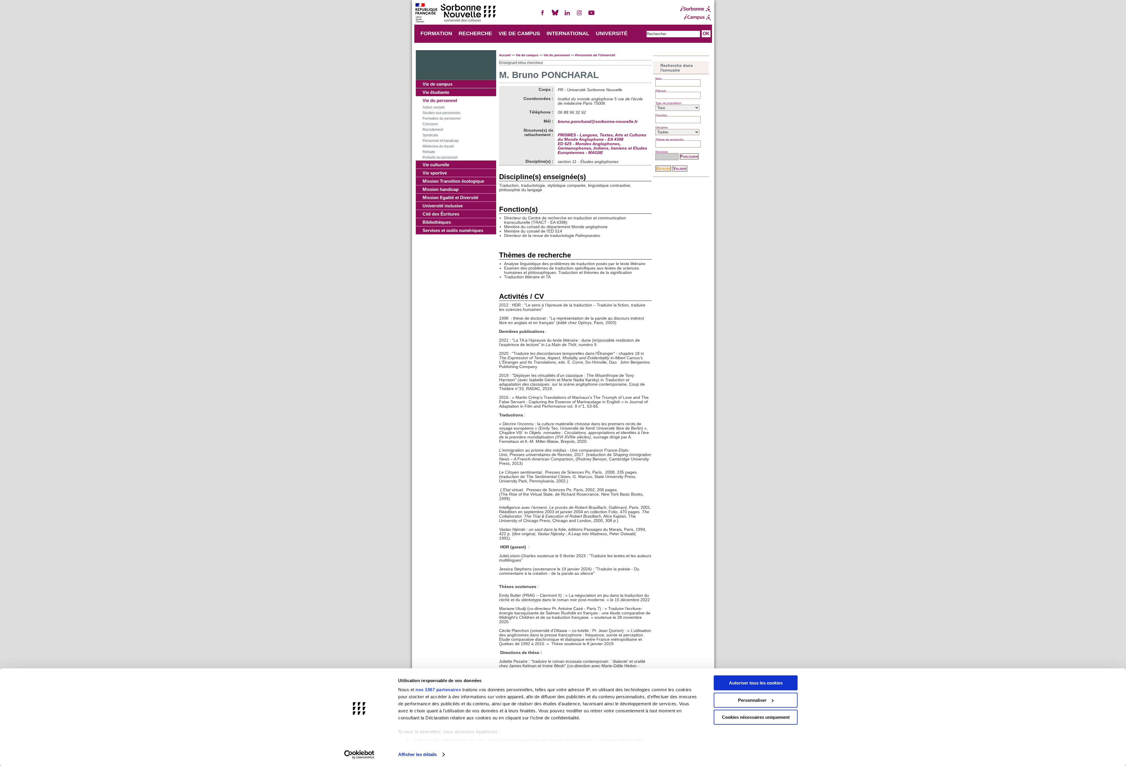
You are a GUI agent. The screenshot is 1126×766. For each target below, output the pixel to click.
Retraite (429, 152)
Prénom (660, 90)
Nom (658, 78)
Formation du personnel (442, 118)
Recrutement (433, 130)
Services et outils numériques (453, 230)
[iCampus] (695, 17)
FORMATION (436, 33)
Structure (661, 151)
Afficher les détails (417, 754)
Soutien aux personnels (441, 113)
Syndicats (430, 135)
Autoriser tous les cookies (756, 682)
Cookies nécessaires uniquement (756, 717)
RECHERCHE (475, 33)
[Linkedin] (567, 15)
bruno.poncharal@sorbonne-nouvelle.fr (597, 121)
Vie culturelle (436, 164)
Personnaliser (752, 700)
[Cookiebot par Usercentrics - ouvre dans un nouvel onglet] (359, 754)
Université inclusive (443, 205)
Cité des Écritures (441, 213)
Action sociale (434, 107)
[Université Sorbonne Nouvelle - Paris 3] (455, 13)
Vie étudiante (436, 92)
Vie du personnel (440, 100)
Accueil (505, 55)
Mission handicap (441, 189)
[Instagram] (579, 15)
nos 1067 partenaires (438, 689)
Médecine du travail (438, 146)
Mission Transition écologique (453, 181)
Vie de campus (437, 84)
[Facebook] (542, 15)
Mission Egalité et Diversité (450, 197)
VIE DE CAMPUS (519, 33)
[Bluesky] (555, 15)
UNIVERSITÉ (612, 33)
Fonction (661, 115)
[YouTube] (591, 15)
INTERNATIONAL (568, 33)
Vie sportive (435, 172)
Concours (430, 124)
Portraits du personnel (440, 157)
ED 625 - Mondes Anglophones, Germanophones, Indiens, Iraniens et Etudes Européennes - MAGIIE (602, 148)
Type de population (668, 103)
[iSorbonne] (695, 9)
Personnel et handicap (441, 141)
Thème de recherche (669, 139)
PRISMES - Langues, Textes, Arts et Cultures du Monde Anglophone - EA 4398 (602, 137)
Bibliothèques (437, 222)
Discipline (661, 127)
